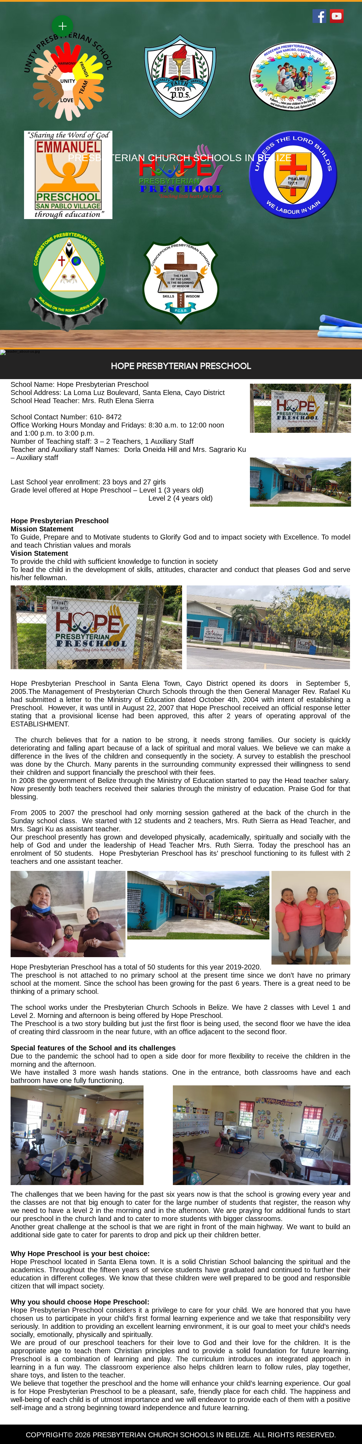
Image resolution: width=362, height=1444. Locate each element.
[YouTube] (337, 16)
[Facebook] (319, 16)
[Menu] (62, 26)
